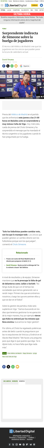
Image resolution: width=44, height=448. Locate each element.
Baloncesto (25, 10)
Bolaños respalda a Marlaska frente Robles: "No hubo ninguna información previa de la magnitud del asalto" (22, 20)
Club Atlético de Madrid (14, 353)
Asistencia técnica (18, 439)
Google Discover (23, 444)
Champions (16, 10)
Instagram (16, 444)
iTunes (34, 444)
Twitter (13, 444)
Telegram (30, 444)
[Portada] (16, 5)
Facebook (9, 444)
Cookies (31, 437)
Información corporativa (21, 436)
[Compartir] (3, 66)
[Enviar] (12, 66)
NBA (32, 10)
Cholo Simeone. (19, 244)
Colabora (34, 5)
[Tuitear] (7, 66)
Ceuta (10, 1)
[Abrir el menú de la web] (3, 5)
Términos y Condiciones (17, 437)
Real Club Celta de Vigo (9, 356)
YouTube (20, 444)
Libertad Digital (22, 431)
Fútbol (3, 10)
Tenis (36, 10)
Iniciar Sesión (41, 5)
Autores (29, 439)
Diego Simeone (27, 353)
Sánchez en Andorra (18, 1)
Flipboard (27, 444)
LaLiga (9, 10)
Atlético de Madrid (19, 114)
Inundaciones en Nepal (31, 1)
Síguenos (26, 66)
